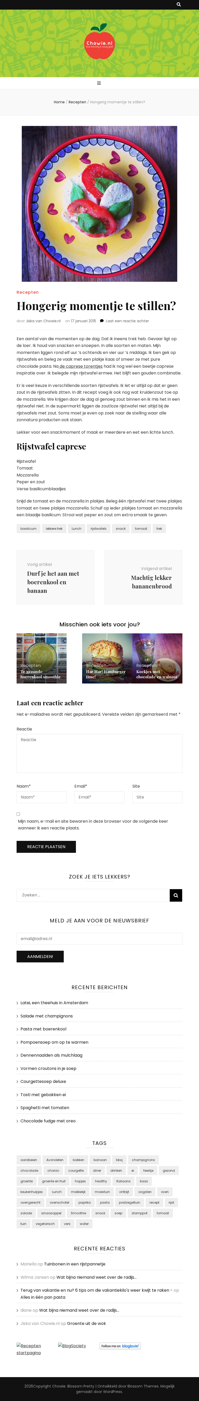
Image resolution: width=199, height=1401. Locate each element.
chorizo (53, 1170)
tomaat (141, 528)
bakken (78, 1160)
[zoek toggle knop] (179, 4)
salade (26, 1213)
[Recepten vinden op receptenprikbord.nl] (37, 1353)
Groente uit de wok (86, 1323)
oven (165, 1192)
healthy (101, 1181)
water (84, 1224)
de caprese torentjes (81, 366)
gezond (169, 1170)
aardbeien (28, 1160)
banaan (100, 1160)
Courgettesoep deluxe (43, 1081)
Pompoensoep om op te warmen (54, 1042)
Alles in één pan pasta (42, 1297)
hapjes (80, 1181)
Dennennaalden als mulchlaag (51, 1055)
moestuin (102, 1192)
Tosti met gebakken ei (43, 1095)
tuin (23, 1224)
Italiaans (123, 1181)
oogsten (145, 1192)
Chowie (59, 1386)
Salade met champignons (46, 1016)
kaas (144, 1181)
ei (132, 1170)
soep (118, 1213)
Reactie (24, 729)
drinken (116, 1170)
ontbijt (124, 1192)
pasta (105, 1202)
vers (67, 1224)
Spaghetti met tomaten (44, 1108)
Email (80, 786)
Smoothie (78, 1213)
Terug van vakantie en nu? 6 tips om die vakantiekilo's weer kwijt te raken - (96, 1290)
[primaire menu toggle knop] (99, 83)
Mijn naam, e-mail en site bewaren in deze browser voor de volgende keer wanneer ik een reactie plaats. (93, 824)
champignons (143, 1160)
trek (159, 528)
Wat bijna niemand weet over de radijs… (96, 1277)
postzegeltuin (129, 1202)
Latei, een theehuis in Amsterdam (54, 1003)
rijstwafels (98, 528)
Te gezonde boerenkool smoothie (40, 674)
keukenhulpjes (31, 1192)
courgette (76, 1170)
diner (97, 1170)
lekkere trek (54, 528)
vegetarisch (45, 1224)
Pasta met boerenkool (43, 1029)
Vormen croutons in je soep (48, 1068)
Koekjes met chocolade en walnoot (156, 674)
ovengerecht (30, 1202)
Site (136, 786)
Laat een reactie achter (127, 321)
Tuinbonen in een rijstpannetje (74, 1264)
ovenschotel (59, 1202)
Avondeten (54, 1160)
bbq (119, 1160)
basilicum (28, 528)
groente (26, 1181)
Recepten (28, 292)
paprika (85, 1202)
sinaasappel (51, 1213)
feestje (148, 1170)
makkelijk (78, 1192)
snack (121, 528)
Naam (24, 786)
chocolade (29, 1170)
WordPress (112, 1391)
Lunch (76, 528)
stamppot (139, 1213)
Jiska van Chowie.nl (43, 321)
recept (154, 1202)
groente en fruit (54, 1181)
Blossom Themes (143, 1386)
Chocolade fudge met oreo (48, 1121)
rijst (171, 1202)
